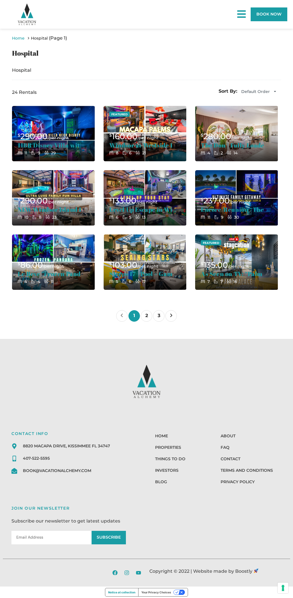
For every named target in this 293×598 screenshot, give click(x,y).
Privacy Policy (238, 481)
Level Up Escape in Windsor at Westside (140, 209)
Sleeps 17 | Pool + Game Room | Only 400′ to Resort (140, 274)
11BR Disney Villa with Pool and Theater (49, 145)
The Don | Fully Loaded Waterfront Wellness (232, 145)
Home (161, 435)
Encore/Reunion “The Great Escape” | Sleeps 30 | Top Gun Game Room (232, 209)
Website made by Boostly (223, 571)
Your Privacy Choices (156, 592)
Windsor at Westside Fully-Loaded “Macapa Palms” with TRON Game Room (140, 145)
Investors (167, 470)
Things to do (170, 458)
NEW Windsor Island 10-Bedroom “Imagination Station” (49, 209)
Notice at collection (121, 592)
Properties (168, 447)
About (228, 435)
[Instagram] (127, 573)
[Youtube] (138, 573)
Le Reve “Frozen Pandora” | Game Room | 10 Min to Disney (49, 274)
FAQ (225, 447)
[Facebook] (115, 573)
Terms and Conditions (247, 470)
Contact (230, 458)
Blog (161, 481)
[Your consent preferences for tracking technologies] (283, 588)
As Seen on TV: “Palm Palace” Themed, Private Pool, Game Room (232, 274)
